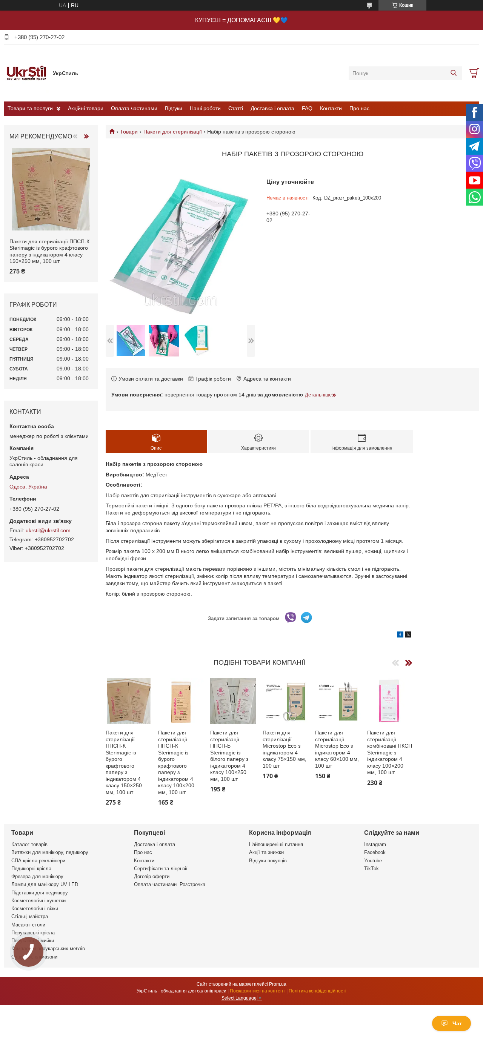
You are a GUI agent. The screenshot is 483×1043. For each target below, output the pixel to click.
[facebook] (400, 636)
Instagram (375, 844)
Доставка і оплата (272, 108)
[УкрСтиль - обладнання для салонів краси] (26, 73)
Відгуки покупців (268, 860)
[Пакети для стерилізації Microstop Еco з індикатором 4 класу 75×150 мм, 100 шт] (286, 701)
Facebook (375, 852)
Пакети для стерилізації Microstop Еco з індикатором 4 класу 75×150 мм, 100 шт (284, 749)
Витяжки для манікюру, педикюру (49, 852)
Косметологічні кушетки (38, 900)
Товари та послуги (30, 108)
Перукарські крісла (33, 932)
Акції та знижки (266, 852)
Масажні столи (28, 925)
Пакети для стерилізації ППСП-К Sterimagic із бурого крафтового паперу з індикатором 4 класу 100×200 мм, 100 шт (176, 762)
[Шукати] (453, 73)
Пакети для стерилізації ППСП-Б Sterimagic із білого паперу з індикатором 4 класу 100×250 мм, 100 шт (229, 756)
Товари (129, 132)
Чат (457, 1023)
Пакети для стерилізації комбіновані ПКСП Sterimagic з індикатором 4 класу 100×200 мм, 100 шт (389, 752)
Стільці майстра (29, 916)
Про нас (359, 108)
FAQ (307, 108)
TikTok (371, 868)
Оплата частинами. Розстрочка (169, 884)
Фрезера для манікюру (37, 876)
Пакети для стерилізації (172, 132)
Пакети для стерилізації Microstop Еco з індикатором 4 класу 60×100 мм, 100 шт (337, 749)
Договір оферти (151, 876)
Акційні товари (85, 108)
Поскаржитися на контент (257, 991)
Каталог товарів (29, 844)
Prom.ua (277, 984)
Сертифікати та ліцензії (161, 868)
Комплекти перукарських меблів (48, 948)
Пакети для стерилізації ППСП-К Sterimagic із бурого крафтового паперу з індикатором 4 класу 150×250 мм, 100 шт (124, 762)
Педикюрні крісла (31, 868)
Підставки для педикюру (39, 893)
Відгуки (173, 108)
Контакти (331, 108)
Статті (235, 108)
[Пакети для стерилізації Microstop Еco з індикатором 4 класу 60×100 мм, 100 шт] (338, 701)
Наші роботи (205, 108)
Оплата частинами (134, 108)
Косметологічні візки (34, 908)
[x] (408, 636)
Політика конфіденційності (317, 991)
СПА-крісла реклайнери (38, 860)
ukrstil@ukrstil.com (48, 530)
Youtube (373, 860)
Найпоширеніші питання (276, 844)
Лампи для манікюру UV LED (44, 884)
